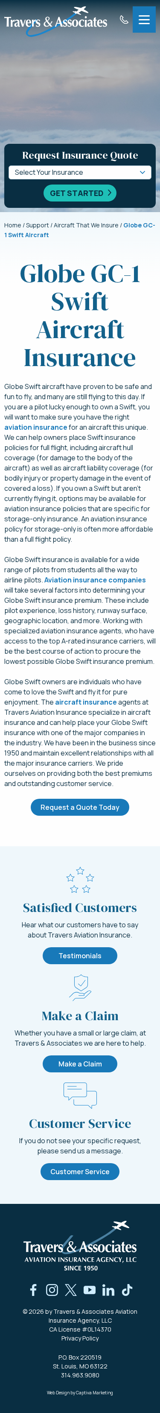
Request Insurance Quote (80, 155)
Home (12, 225)
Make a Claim (80, 1064)
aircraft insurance (86, 702)
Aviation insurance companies (95, 580)
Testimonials (80, 955)
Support (37, 225)
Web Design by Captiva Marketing (80, 1393)
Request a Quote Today (80, 807)
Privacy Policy (80, 1338)
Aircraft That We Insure (86, 225)
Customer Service (80, 1171)
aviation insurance (35, 427)
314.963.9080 (80, 1375)
